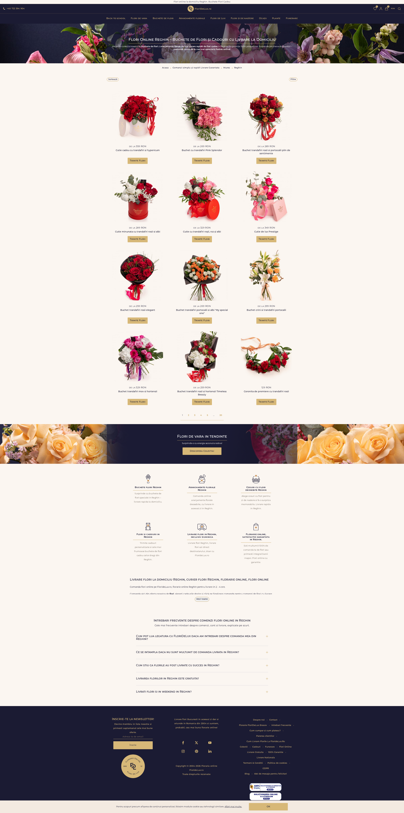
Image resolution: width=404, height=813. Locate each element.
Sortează (112, 79)
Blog (247, 774)
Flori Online (285, 747)
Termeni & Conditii (253, 763)
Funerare (292, 18)
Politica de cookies (277, 763)
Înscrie (133, 745)
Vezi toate (202, 599)
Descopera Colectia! (202, 451)
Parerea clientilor (265, 736)
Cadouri (256, 747)
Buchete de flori (163, 18)
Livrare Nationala (266, 758)
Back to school (115, 18)
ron (393, 9)
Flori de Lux (217, 18)
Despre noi (259, 720)
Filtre (293, 79)
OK (268, 807)
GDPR (266, 768)
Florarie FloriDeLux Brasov (253, 725)
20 (221, 415)
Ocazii (263, 18)
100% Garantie (276, 752)
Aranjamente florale (192, 18)
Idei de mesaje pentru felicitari (270, 774)
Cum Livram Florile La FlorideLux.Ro (266, 741)
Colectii (244, 747)
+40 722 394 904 (16, 9)
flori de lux (199, 9)
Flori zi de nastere (242, 18)
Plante (276, 18)
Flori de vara (139, 18)
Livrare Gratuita (255, 752)
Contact (273, 720)
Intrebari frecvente (281, 725)
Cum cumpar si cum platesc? (265, 731)
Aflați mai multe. (233, 807)
